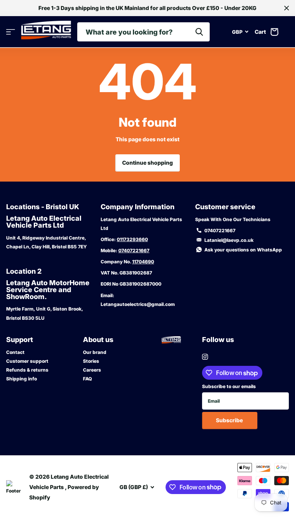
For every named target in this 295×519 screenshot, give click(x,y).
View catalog (10, 32)
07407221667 (133, 250)
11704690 (143, 261)
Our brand (94, 352)
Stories (91, 361)
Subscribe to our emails (229, 386)
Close (286, 8)
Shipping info (21, 379)
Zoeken (199, 31)
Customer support (27, 361)
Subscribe (230, 420)
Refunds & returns (27, 370)
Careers (92, 370)
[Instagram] (205, 357)
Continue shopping (147, 162)
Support (19, 340)
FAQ (87, 379)
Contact (15, 352)
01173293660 (132, 239)
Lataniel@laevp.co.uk (229, 240)
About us (98, 340)
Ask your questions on (243, 250)
